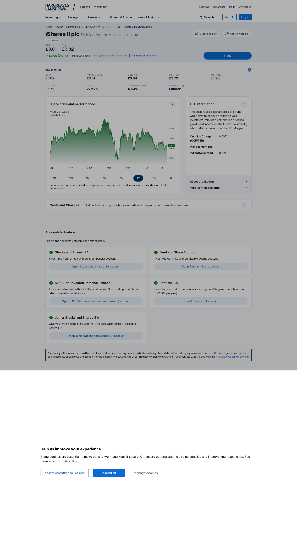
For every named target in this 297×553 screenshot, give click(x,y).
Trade (227, 55)
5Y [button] (154, 178)
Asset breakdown (202, 181)
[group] (113, 178)
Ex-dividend (52, 40)
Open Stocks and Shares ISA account (96, 266)
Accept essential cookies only (65, 473)
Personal (85, 6)
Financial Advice (120, 17)
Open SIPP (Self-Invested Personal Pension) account (96, 301)
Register (204, 6)
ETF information (202, 104)
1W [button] (71, 178)
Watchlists (219, 6)
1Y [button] (138, 178)
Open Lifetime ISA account (200, 301)
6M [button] (122, 178)
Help (232, 6)
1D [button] (54, 178)
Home (48, 26)
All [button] (170, 178)
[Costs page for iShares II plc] (149, 205)
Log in (245, 17)
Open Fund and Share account (201, 266)
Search (209, 17)
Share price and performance (72, 104)
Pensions (94, 17)
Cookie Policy (67, 461)
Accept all (109, 473)
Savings (72, 17)
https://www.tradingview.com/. (232, 356)
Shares (59, 26)
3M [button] (105, 178)
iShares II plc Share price (138, 26)
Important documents (205, 187)
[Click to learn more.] (250, 70)
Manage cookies (146, 473)
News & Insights (148, 17)
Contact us (245, 6)
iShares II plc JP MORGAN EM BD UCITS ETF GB (94, 26)
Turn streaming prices (143, 56)
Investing (51, 17)
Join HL (229, 17)
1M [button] (88, 178)
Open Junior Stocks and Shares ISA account (96, 335)
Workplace (100, 6)
